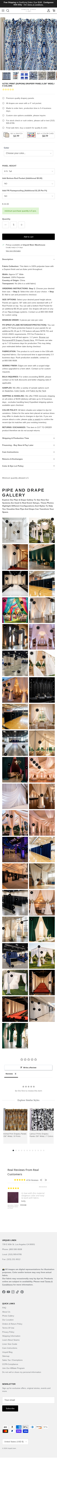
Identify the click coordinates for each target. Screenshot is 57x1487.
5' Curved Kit (42, 530)
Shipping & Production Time (15, 438)
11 (41, 1150)
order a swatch (34, 419)
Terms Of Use (8, 1328)
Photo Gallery (8, 1316)
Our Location (8, 1320)
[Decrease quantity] (5, 225)
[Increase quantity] (21, 225)
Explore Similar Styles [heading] (28, 1100)
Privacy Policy (8, 1332)
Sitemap (5, 1356)
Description (7, 259)
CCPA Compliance (10, 1364)
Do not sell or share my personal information (21, 1372)
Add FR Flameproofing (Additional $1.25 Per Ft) (24, 190)
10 (38, 1150)
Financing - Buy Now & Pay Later (17, 445)
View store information (13, 251)
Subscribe (10, 1408)
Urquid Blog (7, 1352)
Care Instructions (10, 452)
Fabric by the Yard (38, 391)
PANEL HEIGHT (9, 166)
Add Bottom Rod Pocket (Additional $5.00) (22, 178)
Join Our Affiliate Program (13, 1368)
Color (6, 148)
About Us (6, 1312)
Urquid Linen (11, 1448)
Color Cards (19, 391)
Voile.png (42, 823)
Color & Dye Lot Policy (13, 466)
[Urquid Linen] (28, 10)
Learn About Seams (11, 1340)
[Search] (9, 11)
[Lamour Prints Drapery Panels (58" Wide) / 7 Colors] (42, 1118)
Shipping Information (11, 1336)
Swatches (9, 391)
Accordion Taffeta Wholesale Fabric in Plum (13, 1206)
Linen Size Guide (9, 1344)
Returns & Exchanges (12, 459)
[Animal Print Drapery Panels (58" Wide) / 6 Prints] (15, 1118)
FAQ (4, 1308)
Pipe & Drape (14, 312)
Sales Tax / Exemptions (12, 1360)
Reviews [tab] (9, 1073)
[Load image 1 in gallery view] (28, 42)
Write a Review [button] (29, 1067)
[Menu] (3, 11)
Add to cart (28, 237)
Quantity (6, 219)
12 (43, 1150)
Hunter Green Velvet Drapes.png (42, 557)
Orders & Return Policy (12, 1324)
